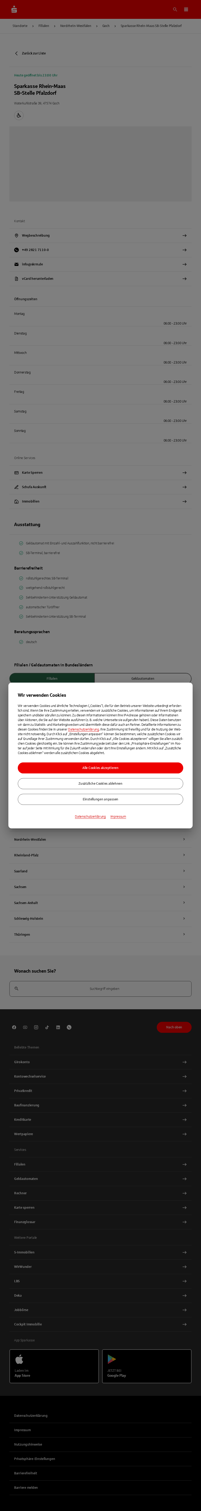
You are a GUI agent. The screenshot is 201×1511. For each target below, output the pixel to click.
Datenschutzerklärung (83, 729)
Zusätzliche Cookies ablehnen (100, 783)
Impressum (118, 816)
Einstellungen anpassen (100, 799)
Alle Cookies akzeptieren (100, 768)
